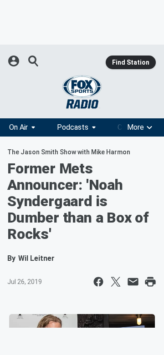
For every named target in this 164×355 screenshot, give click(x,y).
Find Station (130, 62)
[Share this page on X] (115, 281)
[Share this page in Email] (133, 281)
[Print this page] (150, 281)
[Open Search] (33, 61)
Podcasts (72, 127)
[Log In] (14, 61)
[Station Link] (82, 92)
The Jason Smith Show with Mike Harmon (68, 152)
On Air (18, 127)
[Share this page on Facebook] (98, 281)
